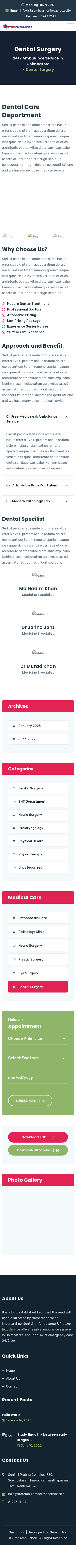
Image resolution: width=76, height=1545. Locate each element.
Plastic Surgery (30, 959)
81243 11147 (48, 16)
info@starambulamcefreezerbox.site (45, 10)
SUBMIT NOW (26, 1100)
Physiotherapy (30, 854)
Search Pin (58, 1532)
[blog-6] (38, 236)
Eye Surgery (28, 973)
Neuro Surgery (30, 815)
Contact (12, 1386)
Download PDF (34, 1137)
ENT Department (32, 801)
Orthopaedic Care (32, 918)
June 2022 (26, 739)
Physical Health (30, 841)
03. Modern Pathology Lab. (28, 501)
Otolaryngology (30, 828)
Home (10, 1370)
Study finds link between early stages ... (42, 1437)
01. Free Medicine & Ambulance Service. (31, 419)
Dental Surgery (30, 788)
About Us (13, 1378)
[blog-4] (62, 236)
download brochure (33, 1150)
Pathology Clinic (31, 932)
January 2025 (29, 726)
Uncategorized (30, 867)
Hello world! (11, 1414)
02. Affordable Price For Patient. (32, 485)
